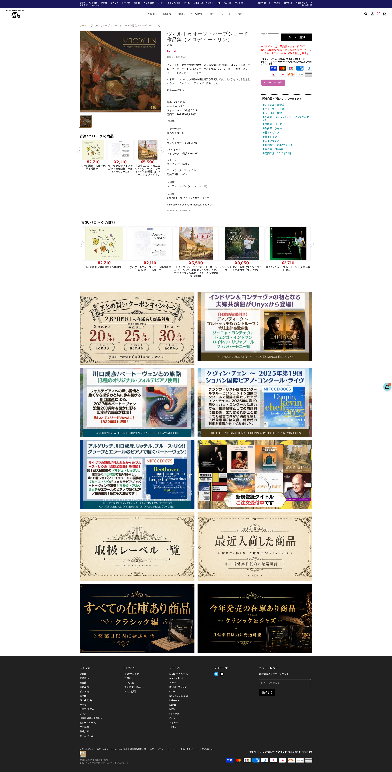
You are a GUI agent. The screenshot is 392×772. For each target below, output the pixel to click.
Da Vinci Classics (178, 695)
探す (212, 13)
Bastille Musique (178, 687)
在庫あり (167, 13)
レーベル (226, 13)
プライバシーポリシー (167, 749)
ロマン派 (288, 3)
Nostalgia (174, 713)
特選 (240, 13)
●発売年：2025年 (272, 149)
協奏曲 (104, 3)
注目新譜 (239, 3)
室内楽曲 (115, 3)
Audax (172, 682)
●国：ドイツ (269, 136)
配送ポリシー (208, 749)
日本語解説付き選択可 (203, 3)
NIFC (172, 709)
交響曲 (83, 3)
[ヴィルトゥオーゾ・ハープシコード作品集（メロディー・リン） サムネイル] (85, 121)
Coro (172, 691)
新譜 (181, 13)
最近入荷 (84, 5)
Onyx (172, 718)
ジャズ (187, 3)
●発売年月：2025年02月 (276, 153)
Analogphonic (176, 678)
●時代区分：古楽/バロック (277, 144)
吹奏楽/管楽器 (174, 3)
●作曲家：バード (272, 124)
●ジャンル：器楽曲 (273, 104)
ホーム (83, 25)
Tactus (173, 726)
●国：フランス (270, 140)
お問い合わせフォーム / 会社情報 (112, 749)
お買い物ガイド (87, 749)
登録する (267, 692)
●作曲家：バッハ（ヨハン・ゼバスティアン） (285, 118)
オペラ (161, 3)
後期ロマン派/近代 (304, 3)
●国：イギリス (270, 132)
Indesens (174, 700)
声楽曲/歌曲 (148, 3)
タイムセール (97, 5)
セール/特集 (196, 13)
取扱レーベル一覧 (178, 673)
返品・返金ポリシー (190, 749)
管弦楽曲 (93, 3)
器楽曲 (137, 3)
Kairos (172, 704)
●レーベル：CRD (272, 113)
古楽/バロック (264, 3)
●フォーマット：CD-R (275, 108)
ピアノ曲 (126, 3)
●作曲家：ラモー (272, 128)
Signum (173, 722)
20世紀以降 (307, 5)
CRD (169, 44)
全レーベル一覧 (224, 3)
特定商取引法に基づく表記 (142, 749)
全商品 (151, 13)
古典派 (277, 3)
